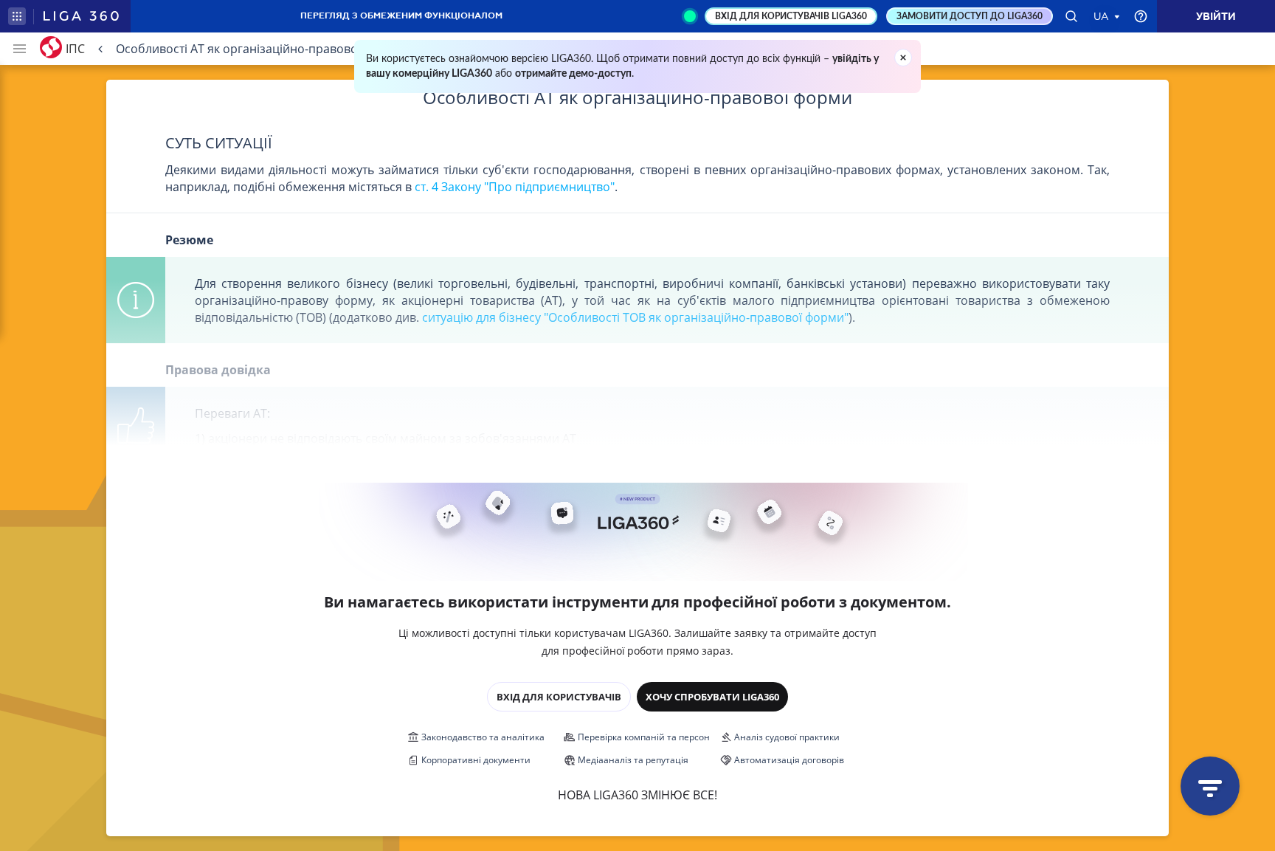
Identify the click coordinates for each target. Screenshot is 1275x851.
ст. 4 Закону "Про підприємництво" (515, 187)
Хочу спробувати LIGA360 (712, 696)
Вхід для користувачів (559, 696)
